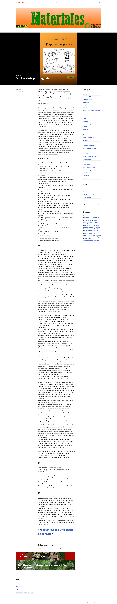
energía (97, 227)
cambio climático (88, 222)
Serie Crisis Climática (89, 151)
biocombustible (97, 219)
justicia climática (88, 230)
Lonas (84, 118)
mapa (96, 230)
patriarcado (91, 233)
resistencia (87, 237)
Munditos (85, 129)
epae (85, 228)
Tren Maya (86, 175)
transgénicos (87, 238)
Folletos (85, 107)
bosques (95, 220)
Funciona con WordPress (81, 602)
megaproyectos (88, 232)
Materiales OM (21, 2)
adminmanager (19, 91)
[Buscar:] (92, 204)
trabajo (98, 237)
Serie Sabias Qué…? (88, 170)
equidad (90, 228)
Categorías (56, 2)
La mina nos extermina (89, 115)
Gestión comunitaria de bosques (91, 110)
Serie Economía (87, 159)
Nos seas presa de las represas (91, 132)
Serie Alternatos (87, 143)
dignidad (91, 227)
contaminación (88, 225)
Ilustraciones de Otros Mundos (37, 2)
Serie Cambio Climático (89, 148)
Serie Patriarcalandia (89, 167)
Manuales (18, 75)
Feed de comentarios (88, 194)
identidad (96, 228)
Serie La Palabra (87, 161)
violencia (96, 240)
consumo (91, 224)
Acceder (85, 189)
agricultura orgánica (89, 215)
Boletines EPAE (87, 102)
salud (92, 237)
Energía (85, 105)
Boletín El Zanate (87, 99)
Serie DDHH (86, 153)
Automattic (98, 602)
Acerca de (49, 2)
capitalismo (98, 222)
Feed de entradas (87, 191)
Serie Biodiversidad (88, 145)
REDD (94, 235)
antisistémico (87, 219)
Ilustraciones (86, 113)
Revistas (85, 140)
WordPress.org (87, 197)
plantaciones (87, 235)
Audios (85, 94)
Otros (84, 134)
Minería (85, 126)
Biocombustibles (87, 96)
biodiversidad (87, 220)
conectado (53, 548)
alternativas (96, 217)
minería (96, 232)
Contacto (18, 589)
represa (99, 235)
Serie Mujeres (86, 164)
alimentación (87, 217)
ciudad (86, 224)
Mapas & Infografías (88, 124)
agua (98, 215)
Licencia (18, 594)
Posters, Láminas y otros (89, 137)
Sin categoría (86, 172)
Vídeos (85, 178)
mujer (85, 233)
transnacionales (88, 240)
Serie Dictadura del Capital (90, 156)
